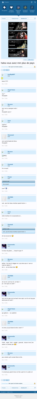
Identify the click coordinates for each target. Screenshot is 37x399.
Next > (7, 70)
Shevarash (11, 135)
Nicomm (10, 104)
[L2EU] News (30, 59)
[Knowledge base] (17, 57)
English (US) (10, 392)
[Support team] (17, 39)
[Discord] (17, 30)
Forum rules (18, 397)
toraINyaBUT (11, 74)
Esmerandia (11, 244)
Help (35, 392)
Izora (9, 120)
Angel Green (11, 90)
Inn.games (3, 392)
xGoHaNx (10, 197)
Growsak (10, 164)
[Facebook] (17, 48)
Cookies (25, 59)
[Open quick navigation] (34, 18)
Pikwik (10, 177)
